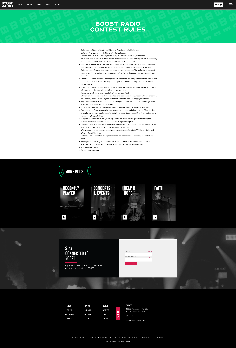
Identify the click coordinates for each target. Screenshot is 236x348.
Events (39, 5)
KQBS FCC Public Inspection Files (126, 337)
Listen (217, 5)
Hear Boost (88, 310)
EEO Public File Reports (78, 337)
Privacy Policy (145, 337)
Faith (48, 5)
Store (88, 319)
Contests (106, 310)
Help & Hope (69, 314)
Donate (57, 5)
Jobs (105, 314)
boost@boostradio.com (135, 320)
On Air (29, 5)
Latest (87, 306)
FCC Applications (159, 337)
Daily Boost (88, 314)
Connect (69, 319)
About (20, 5)
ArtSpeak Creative (125, 341)
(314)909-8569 (132, 316)
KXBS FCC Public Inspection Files (101, 337)
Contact (129, 305)
